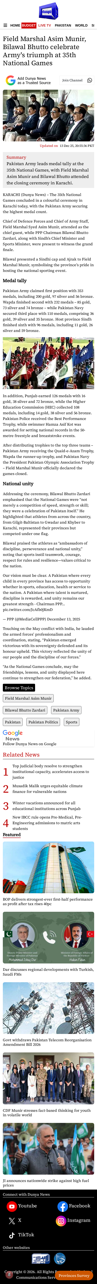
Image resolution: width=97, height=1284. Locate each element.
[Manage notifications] (9, 1275)
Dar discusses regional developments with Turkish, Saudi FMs (48, 972)
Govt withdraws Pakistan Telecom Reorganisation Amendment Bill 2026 (47, 1042)
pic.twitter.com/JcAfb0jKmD (28, 609)
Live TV (44, 25)
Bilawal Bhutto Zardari (25, 710)
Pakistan (63, 25)
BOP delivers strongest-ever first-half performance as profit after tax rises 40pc (48, 901)
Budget (29, 25)
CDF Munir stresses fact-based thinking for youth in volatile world (47, 1112)
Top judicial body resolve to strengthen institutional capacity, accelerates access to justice (50, 771)
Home (15, 25)
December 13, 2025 (63, 619)
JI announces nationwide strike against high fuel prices (46, 1183)
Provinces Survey (74, 1275)
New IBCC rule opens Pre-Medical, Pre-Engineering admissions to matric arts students (47, 822)
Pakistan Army (66, 710)
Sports (71, 722)
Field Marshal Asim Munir (28, 698)
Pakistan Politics (43, 722)
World (81, 25)
